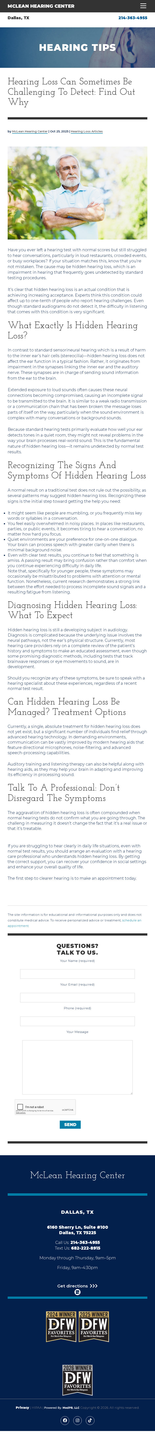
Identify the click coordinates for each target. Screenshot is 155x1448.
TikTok (90, 1420)
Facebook (65, 1420)
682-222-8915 (85, 1248)
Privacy (22, 1408)
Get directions (72, 1286)
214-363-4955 (132, 18)
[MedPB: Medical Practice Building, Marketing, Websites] (62, 1408)
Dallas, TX (18, 18)
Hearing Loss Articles (87, 131)
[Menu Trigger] (142, 6)
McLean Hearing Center (41, 6)
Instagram (77, 1420)
